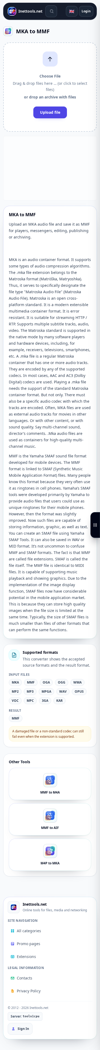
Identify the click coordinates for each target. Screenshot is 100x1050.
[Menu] (95, 525)
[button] (50, 87)
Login (86, 11)
